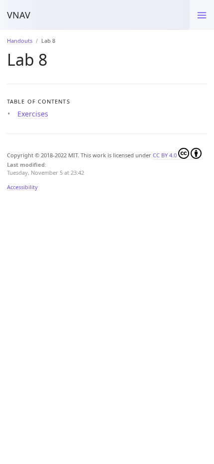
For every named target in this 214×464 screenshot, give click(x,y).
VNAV (18, 15)
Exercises (32, 113)
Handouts (19, 40)
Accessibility (22, 187)
